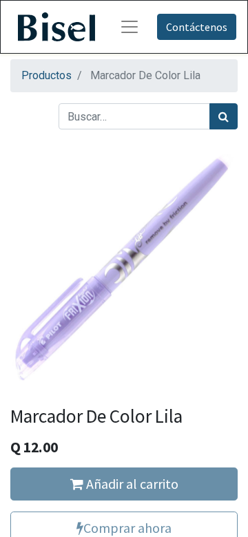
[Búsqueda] (223, 116)
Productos (46, 75)
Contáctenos (196, 27)
